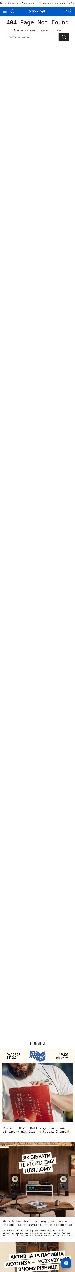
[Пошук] (12, 11)
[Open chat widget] (66, 1263)
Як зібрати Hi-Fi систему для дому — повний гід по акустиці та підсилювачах (37, 1223)
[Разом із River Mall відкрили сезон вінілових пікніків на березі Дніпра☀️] (37, 1086)
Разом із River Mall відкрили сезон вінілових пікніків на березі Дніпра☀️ (36, 1130)
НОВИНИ (37, 1043)
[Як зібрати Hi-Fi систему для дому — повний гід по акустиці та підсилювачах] (37, 1179)
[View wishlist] (64, 11)
